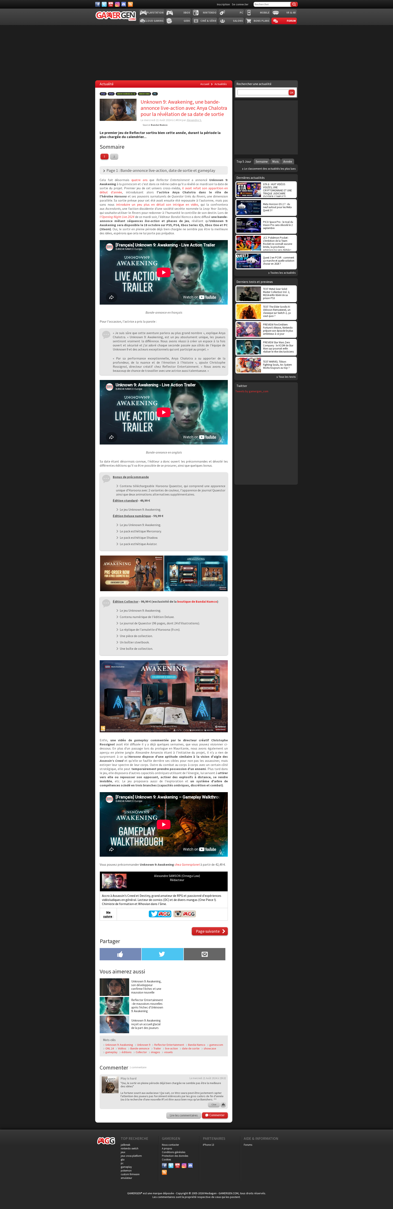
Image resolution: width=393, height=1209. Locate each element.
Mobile (264, 12)
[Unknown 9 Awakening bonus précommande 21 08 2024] (132, 590)
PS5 (103, 93)
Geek (187, 21)
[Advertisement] (266, 127)
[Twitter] (104, 4)
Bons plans (261, 21)
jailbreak (125, 1145)
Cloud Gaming (154, 21)
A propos (167, 1148)
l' (117, 217)
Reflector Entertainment (169, 1045)
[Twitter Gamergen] (160, 916)
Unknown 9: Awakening (119, 1045)
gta (122, 1159)
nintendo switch (129, 1148)
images (155, 1052)
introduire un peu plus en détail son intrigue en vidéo (157, 204)
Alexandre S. (194, 120)
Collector (141, 1052)
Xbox (186, 12)
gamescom (216, 1045)
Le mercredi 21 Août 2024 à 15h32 (208, 1078)
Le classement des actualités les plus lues (270, 168)
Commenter (217, 1115)
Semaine (262, 161)
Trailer (157, 1048)
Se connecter (240, 4)
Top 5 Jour (243, 161)
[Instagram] (117, 4)
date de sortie (191, 1048)
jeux (123, 1152)
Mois (275, 161)
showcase (210, 1048)
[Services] (130, 4)
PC (241, 12)
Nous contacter (170, 1145)
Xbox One (144, 93)
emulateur (126, 1178)
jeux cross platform (131, 1156)
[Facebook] (97, 4)
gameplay (111, 1052)
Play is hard (129, 1078)
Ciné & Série (208, 21)
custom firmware (130, 1174)
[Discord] (123, 4)
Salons (238, 21)
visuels (168, 1052)
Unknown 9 (143, 1045)
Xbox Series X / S (126, 93)
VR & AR (291, 12)
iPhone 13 (208, 1145)
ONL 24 (109, 1048)
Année (287, 161)
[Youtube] (110, 4)
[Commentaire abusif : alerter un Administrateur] (223, 1104)
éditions (127, 1052)
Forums (248, 1145)
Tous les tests (287, 377)
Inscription (223, 4)
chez (187, 864)
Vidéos (122, 1048)
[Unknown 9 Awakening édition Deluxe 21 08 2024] (196, 590)
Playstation (155, 12)
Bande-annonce (139, 1048)
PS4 (111, 93)
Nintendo (209, 12)
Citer (213, 1104)
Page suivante (208, 931)
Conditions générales (173, 1152)
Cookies (166, 1159)
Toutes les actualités (283, 272)
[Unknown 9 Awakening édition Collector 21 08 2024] (164, 731)
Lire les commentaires (184, 1115)
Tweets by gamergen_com (251, 391)
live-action (171, 1048)
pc (122, 1163)
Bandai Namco (196, 1045)
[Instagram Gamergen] (184, 916)
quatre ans (139, 180)
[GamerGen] (115, 16)
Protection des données (175, 1156)
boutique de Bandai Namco (197, 601)
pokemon (126, 1170)
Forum (291, 21)
